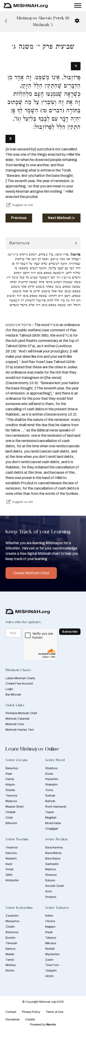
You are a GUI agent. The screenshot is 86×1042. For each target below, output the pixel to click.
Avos (48, 891)
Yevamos (12, 847)
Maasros (11, 801)
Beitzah (50, 801)
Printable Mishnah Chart (21, 713)
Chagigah (51, 828)
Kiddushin (12, 880)
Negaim (50, 926)
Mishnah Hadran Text (20, 729)
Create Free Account (19, 683)
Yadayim (51, 970)
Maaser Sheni (15, 806)
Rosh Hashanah (55, 806)
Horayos (50, 896)
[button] (43, 243)
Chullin (10, 926)
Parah (49, 932)
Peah (9, 773)
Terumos (11, 795)
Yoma (49, 790)
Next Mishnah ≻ (61, 218)
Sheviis (10, 790)
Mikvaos (50, 943)
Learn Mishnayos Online (32, 749)
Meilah (10, 954)
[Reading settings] (77, 20)
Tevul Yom (52, 965)
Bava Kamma (54, 847)
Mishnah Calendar (18, 718)
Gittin (9, 874)
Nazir (9, 864)
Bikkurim (11, 823)
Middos (11, 965)
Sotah (10, 869)
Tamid (10, 959)
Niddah (50, 948)
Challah (11, 812)
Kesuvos (11, 853)
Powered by (43, 1024)
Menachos (12, 921)
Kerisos (11, 948)
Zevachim (12, 915)
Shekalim (51, 784)
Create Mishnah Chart (31, 573)
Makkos (50, 869)
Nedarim (11, 858)
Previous (19, 218)
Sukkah (50, 795)
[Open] (77, 5)
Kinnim (10, 970)
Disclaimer (12, 1019)
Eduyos (50, 880)
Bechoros (12, 932)
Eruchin (10, 937)
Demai (10, 779)
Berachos (12, 768)
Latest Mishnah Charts (20, 678)
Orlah (9, 817)
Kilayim (10, 784)
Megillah (50, 817)
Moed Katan (53, 823)
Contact (11, 1012)
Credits (30, 1019)
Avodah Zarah (54, 885)
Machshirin (52, 954)
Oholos (50, 921)
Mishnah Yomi (15, 724)
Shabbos (51, 768)
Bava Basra (52, 858)
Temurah (11, 943)
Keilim (49, 915)
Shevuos (51, 874)
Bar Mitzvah (13, 694)
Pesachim (51, 779)
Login (9, 689)
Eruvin (49, 773)
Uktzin (49, 976)
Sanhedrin (52, 864)
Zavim (49, 959)
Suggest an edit (22, 205)
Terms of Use (54, 1012)
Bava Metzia (53, 853)
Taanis (49, 812)
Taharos (50, 937)
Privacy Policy (31, 1012)
